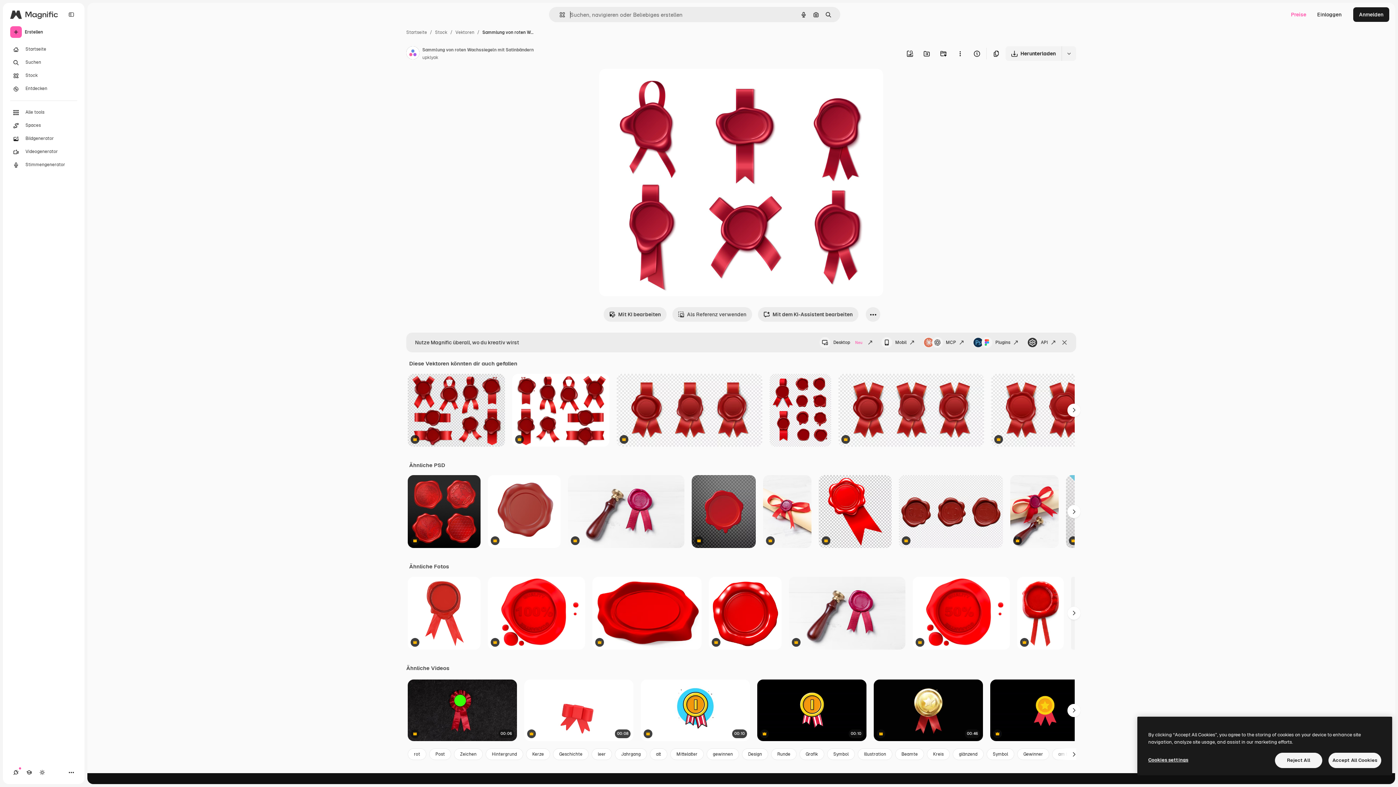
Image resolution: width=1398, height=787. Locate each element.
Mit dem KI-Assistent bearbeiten (813, 314)
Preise (1298, 14)
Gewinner (1033, 754)
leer (602, 754)
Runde (783, 754)
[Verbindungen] (16, 772)
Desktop (847, 342)
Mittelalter (687, 754)
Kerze (538, 754)
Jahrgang (631, 754)
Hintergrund (504, 754)
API (1044, 342)
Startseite (416, 32)
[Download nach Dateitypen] (1069, 53)
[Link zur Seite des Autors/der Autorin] (412, 54)
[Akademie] (29, 772)
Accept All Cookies (1354, 760)
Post (440, 754)
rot (417, 754)
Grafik (812, 754)
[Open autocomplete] (559, 14)
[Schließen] (1064, 342)
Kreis (938, 754)
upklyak (430, 57)
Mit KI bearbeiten (639, 314)
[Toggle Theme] (42, 772)
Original (646, 82)
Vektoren (464, 32)
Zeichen (468, 754)
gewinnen (723, 754)
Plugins (1002, 342)
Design (755, 754)
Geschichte (570, 754)
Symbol (841, 754)
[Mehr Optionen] (960, 53)
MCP (951, 342)
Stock (441, 32)
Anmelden (1371, 14)
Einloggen (1329, 14)
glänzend (968, 754)
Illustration (875, 754)
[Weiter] (1074, 410)
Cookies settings (1168, 760)
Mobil (901, 342)
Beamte (909, 754)
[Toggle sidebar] (71, 14)
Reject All (1298, 760)
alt (658, 754)
